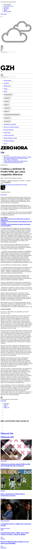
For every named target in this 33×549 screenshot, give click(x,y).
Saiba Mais (3, 400)
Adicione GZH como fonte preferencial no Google (14, 184)
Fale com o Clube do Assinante (11, 127)
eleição (5, 10)
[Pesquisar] (2, 75)
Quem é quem (7, 132)
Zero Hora (6, 83)
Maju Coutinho (7, 11)
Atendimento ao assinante (10, 124)
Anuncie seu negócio (9, 135)
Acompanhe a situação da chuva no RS (13, 162)
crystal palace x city (8, 5)
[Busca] (2, 48)
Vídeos (5, 91)
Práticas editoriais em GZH (10, 138)
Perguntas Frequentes (9, 140)
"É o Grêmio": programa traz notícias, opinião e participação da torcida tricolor (15, 160)
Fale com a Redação (9, 129)
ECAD (5, 143)
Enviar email (4, 194)
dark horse (6, 8)
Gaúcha (5, 88)
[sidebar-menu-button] (2, 46)
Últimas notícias (7, 80)
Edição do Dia (7, 86)
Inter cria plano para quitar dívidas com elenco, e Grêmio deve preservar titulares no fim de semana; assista (17, 157)
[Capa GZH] (16, 55)
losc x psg (6, 7)
